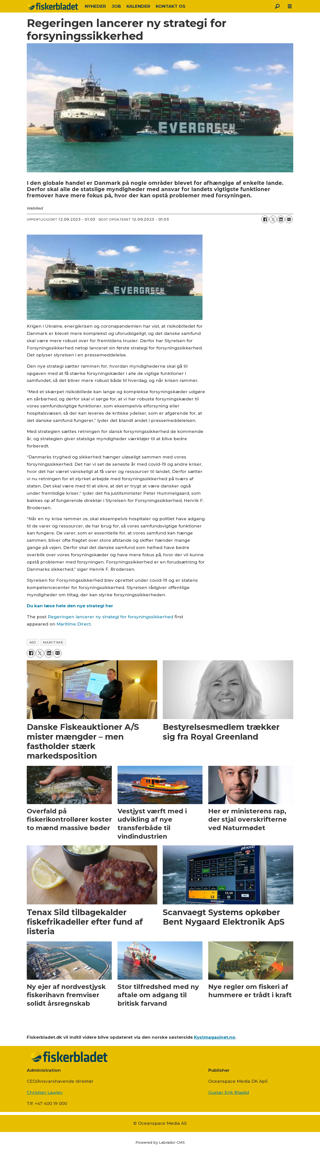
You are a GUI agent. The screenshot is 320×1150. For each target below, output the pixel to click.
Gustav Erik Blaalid (228, 1092)
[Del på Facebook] (265, 219)
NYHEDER (95, 6)
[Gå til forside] (53, 6)
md (33, 642)
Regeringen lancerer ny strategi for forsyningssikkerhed (110, 616)
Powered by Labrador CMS (160, 1142)
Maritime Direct (73, 624)
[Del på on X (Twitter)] (273, 219)
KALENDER (138, 6)
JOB (116, 6)
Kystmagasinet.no (214, 1037)
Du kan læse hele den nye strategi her (70, 605)
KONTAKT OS (170, 6)
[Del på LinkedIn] (281, 219)
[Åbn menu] (289, 6)
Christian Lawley (45, 1092)
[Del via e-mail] (289, 219)
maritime (53, 642)
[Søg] (277, 6)
